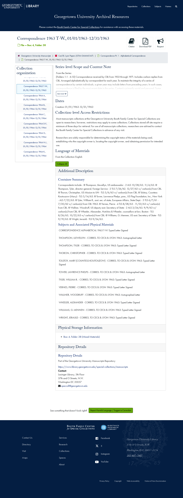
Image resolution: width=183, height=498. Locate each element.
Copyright (118, 481)
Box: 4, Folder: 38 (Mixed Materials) (82, 336)
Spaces (62, 457)
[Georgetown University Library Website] (20, 6)
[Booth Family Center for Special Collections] (80, 427)
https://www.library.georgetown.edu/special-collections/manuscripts (93, 367)
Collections (145, 6)
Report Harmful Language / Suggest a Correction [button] (110, 410)
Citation (131, 46)
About (61, 464)
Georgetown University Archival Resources (91, 17)
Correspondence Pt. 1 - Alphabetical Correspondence (123, 55)
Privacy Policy (104, 481)
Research (63, 444)
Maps (24, 457)
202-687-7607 (134, 456)
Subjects (157, 6)
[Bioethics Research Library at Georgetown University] (110, 427)
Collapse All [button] (62, 164)
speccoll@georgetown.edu (74, 386)
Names (168, 6)
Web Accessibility (133, 481)
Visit (24, 451)
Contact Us (27, 437)
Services (63, 437)
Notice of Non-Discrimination (155, 481)
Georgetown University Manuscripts (36, 55)
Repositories (132, 6)
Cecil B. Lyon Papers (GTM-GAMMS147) (75, 55)
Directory (26, 444)
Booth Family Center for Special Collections (78, 27)
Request (160, 46)
